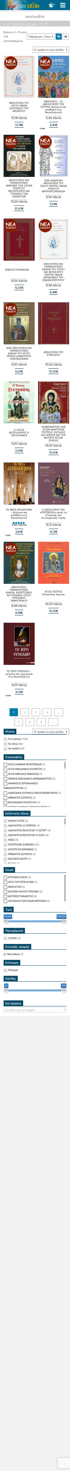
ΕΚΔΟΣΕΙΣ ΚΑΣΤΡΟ (18, 858)
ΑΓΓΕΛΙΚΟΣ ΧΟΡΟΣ (17, 877)
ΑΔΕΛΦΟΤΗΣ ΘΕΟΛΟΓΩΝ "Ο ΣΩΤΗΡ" (27, 830)
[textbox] (35, 1009)
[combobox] (35, 1009)
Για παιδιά (13, 748)
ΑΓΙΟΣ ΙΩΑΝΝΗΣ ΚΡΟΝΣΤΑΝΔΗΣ (25, 764)
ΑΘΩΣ (11, 839)
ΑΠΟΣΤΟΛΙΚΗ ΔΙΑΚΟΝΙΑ (21, 844)
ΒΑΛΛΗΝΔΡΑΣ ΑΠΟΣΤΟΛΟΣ (22, 802)
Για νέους (13, 743)
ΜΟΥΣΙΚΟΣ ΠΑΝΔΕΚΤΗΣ (20, 896)
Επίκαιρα (13, 970)
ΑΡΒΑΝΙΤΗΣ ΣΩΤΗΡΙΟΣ (20, 797)
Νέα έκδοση (13, 954)
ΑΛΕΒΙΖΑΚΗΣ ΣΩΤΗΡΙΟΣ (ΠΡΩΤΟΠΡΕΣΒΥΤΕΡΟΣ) (33, 793)
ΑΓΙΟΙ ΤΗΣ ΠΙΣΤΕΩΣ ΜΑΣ (21, 882)
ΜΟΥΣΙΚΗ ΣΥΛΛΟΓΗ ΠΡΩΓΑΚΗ (23, 891)
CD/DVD (12, 938)
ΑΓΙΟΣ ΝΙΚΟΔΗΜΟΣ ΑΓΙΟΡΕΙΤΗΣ (25, 769)
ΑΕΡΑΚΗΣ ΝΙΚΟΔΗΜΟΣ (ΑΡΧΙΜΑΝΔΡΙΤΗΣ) (30, 778)
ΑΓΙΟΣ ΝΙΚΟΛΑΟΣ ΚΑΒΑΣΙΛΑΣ (23, 774)
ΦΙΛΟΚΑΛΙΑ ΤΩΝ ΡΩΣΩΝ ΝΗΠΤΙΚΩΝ (27, 901)
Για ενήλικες (14, 738)
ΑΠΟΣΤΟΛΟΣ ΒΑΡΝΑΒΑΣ (20, 849)
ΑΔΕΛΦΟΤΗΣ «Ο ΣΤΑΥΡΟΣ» (22, 825)
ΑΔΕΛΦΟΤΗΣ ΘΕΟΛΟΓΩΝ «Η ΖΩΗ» (26, 835)
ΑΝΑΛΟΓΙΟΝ (14, 886)
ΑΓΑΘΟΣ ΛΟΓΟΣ (16, 820)
